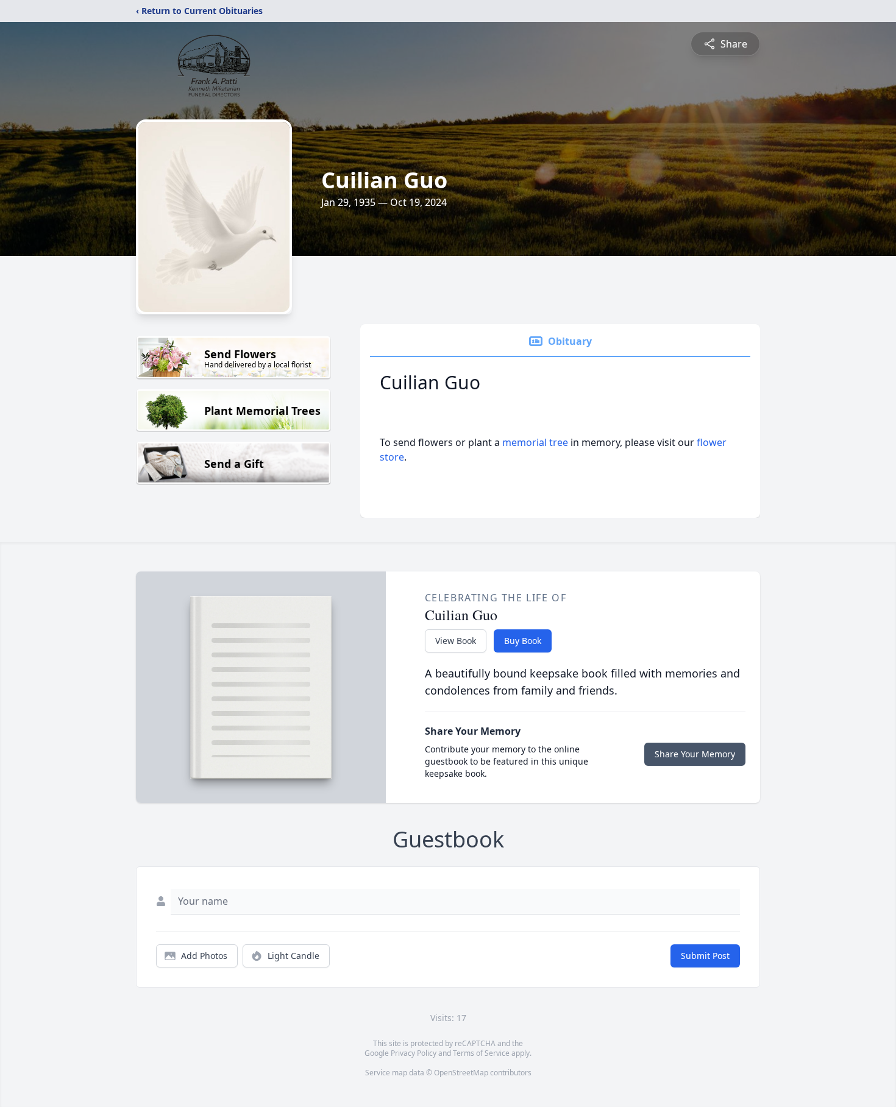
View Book (455, 640)
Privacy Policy (413, 1053)
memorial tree (535, 442)
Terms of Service (481, 1053)
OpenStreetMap (461, 1072)
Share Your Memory (695, 754)
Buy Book (522, 640)
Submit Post (705, 955)
